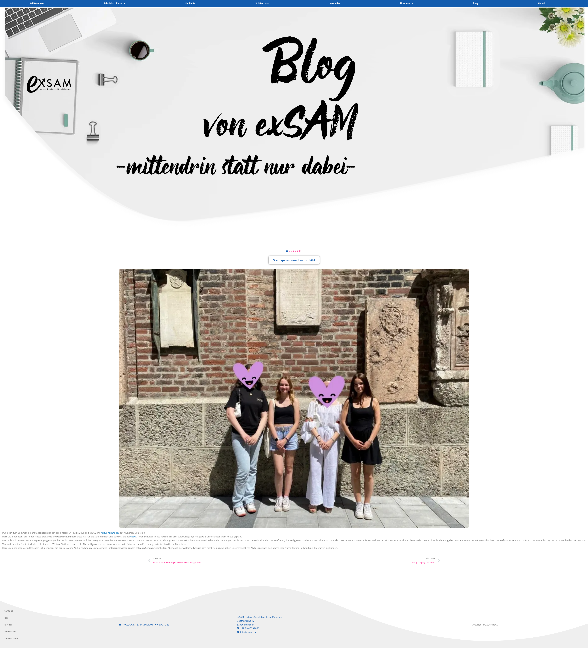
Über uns (405, 3)
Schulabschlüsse (113, 3)
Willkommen (37, 3)
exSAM (134, 536)
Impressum (10, 631)
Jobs (6, 617)
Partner (8, 624)
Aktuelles (335, 3)
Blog (475, 3)
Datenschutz (11, 638)
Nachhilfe (190, 3)
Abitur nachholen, (110, 532)
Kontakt (542, 3)
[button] (114, 3)
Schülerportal (262, 3)
